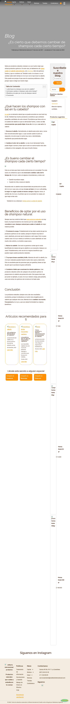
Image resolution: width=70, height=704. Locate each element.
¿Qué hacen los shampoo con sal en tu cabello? (21, 89)
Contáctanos (54, 3)
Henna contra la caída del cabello (32, 201)
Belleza (21, 2)
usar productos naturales (34, 219)
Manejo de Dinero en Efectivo (19, 685)
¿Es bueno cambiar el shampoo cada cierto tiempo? (22, 91)
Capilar (14, 2)
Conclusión (10, 95)
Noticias (36, 3)
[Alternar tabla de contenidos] (43, 86)
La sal (7, 114)
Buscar (62, 89)
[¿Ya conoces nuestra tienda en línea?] (5, 166)
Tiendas (45, 3)
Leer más (10, 350)
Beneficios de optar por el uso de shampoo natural (21, 93)
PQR (17, 690)
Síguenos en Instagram (35, 653)
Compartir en (10, 377)
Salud (29, 2)
